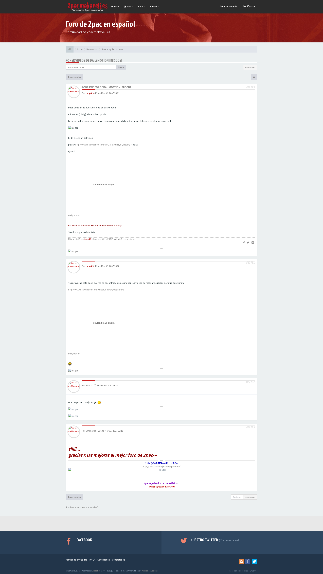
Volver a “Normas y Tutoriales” (82, 507)
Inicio (116, 6)
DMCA (92, 559)
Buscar (154, 6)
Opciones (237, 497)
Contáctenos (118, 559)
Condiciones (103, 559)
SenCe (89, 385)
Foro (140, 6)
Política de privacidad (76, 559)
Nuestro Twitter (214, 540)
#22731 (250, 262)
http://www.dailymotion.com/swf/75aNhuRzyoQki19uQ (102, 144)
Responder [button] (75, 77)
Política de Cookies (149, 570)
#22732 (250, 382)
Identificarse (248, 6)
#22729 (250, 87)
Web (129, 6)
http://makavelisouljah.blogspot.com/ (162, 466)
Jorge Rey (96, 570)
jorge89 (90, 93)
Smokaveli (91, 430)
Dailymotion (74, 215)
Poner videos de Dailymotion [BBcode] (94, 60)
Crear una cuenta (228, 6)
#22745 (250, 427)
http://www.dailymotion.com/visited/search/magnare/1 (96, 289)
